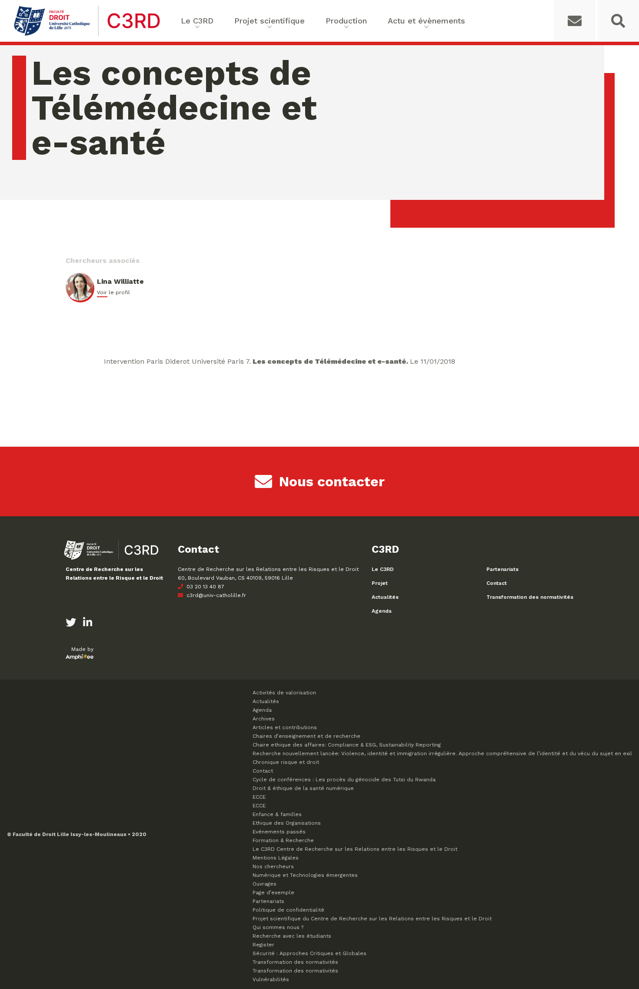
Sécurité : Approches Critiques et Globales (309, 953)
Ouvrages (264, 884)
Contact (496, 583)
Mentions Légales (276, 858)
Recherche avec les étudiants (292, 936)
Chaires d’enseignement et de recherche (306, 736)
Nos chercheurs (273, 866)
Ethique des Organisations (287, 823)
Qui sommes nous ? (278, 927)
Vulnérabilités (271, 979)
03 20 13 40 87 (204, 587)
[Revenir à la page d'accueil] (87, 35)
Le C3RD (383, 569)
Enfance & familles (277, 814)
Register (263, 945)
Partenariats (502, 569)
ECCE (259, 797)
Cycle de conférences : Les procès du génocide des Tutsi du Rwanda (344, 780)
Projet (380, 583)
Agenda (382, 611)
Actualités (385, 597)
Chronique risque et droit (286, 762)
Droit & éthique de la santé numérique (303, 788)
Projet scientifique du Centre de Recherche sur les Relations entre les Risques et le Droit (372, 919)
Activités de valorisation (284, 693)
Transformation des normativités (529, 597)
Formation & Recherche (283, 840)
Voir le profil (113, 292)
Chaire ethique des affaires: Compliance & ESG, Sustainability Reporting (347, 745)
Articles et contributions (285, 727)
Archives (264, 719)
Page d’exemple (273, 892)
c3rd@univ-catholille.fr (215, 595)
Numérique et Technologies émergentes (305, 875)
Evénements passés (279, 832)
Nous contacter (332, 481)
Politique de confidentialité (288, 910)
